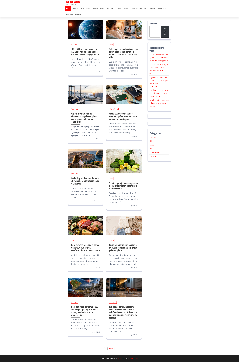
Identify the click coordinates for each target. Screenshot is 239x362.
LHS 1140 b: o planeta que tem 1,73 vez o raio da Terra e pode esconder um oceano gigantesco (85, 51)
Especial (126, 8)
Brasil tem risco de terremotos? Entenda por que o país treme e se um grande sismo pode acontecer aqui (84, 310)
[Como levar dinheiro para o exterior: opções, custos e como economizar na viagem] (124, 94)
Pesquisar (153, 23)
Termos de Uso (162, 8)
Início (68, 8)
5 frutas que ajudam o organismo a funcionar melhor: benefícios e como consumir (123, 185)
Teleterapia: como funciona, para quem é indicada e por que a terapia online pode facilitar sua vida (123, 53)
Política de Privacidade (73, 14)
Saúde (119, 8)
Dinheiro (76, 8)
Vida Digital (110, 8)
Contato (152, 8)
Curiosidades (85, 8)
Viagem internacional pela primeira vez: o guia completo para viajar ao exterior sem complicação (84, 117)
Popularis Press (134, 358)
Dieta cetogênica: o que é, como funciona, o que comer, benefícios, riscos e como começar (85, 247)
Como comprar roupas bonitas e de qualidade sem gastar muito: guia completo (123, 247)
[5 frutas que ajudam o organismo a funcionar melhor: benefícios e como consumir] (124, 161)
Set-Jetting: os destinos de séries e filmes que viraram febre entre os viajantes (85, 181)
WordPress (121, 358)
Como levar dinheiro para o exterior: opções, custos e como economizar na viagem (123, 116)
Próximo (110, 348)
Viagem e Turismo (98, 8)
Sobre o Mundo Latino (139, 8)
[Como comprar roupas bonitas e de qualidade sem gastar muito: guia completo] (124, 225)
